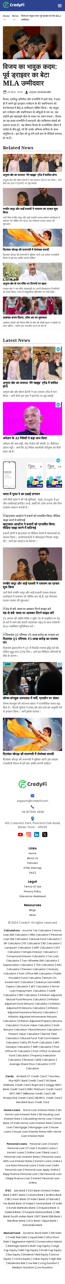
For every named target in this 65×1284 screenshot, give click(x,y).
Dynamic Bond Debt (35, 1233)
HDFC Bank (18, 1195)
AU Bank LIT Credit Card (31, 1076)
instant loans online (48, 1161)
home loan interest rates (39, 1110)
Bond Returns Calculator (44, 1029)
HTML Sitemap (33, 868)
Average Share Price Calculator (29, 1064)
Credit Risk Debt (17, 1237)
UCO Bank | (34, 1221)
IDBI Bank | (55, 1216)
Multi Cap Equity (40, 1246)
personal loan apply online (42, 1170)
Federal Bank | (14, 1212)
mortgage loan (39, 1127)
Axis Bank (20, 1190)
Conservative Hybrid (49, 1241)
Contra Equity (22, 1259)
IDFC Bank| (42, 1216)
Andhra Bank (54, 1195)
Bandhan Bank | (17, 1221)
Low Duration (44, 1267)
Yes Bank (8, 1203)
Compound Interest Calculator (25, 956)
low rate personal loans (21, 1165)
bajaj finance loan (19, 1178)
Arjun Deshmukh (40, 92)
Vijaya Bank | (50, 1221)
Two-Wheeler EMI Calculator (39, 960)
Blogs (32, 910)
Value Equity (40, 1259)
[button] (59, 5)
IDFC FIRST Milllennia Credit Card (30, 1093)
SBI (8, 1199)
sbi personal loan (51, 1174)
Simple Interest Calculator (39, 952)
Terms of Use (32, 886)
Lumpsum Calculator (18, 947)
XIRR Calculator (42, 1047)
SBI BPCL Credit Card (48, 1098)
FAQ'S (32, 873)
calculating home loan (38, 1119)
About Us (32, 858)
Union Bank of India (24, 1199)
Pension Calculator (34, 969)
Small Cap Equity (51, 1250)
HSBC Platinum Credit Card (43, 1089)
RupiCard (38, 1085)
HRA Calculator (39, 935)
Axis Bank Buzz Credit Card (32, 1102)
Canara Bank (35, 1195)
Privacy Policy (32, 891)
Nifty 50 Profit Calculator (36, 1042)
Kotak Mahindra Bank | (23, 1208)
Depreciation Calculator (18, 965)
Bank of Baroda (48, 1199)
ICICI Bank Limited (39, 1190)
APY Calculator (40, 986)
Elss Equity (14, 1254)
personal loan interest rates (22, 1157)
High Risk (56, 1259)
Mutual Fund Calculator (45, 939)
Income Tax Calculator (37, 930)
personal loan (39, 1144)
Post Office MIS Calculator (35, 973)
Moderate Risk (16, 1263)
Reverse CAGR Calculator (39, 1060)
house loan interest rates (30, 1131)
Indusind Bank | (48, 1208)
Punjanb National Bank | (40, 1212)
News (15, 15)
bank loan (50, 1152)
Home (6, 15)
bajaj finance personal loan (20, 1174)
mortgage (21, 1127)
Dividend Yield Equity (35, 1254)
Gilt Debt (56, 1233)
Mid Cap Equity (29, 1250)
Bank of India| (25, 1203)
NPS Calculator (28, 995)
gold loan (45, 1165)
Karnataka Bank (32, 1225)
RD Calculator (51, 943)
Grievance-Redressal (32, 896)
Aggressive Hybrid (23, 1241)
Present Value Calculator (24, 1034)
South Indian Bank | (23, 1216)
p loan (31, 1148)
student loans (47, 1148)
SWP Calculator (43, 947)
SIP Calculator (12, 943)
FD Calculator (31, 943)
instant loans (16, 1152)
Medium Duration (23, 1267)
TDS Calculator (45, 965)
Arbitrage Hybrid (17, 1246)
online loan (33, 1152)
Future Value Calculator (36, 1025)
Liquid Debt (37, 1237)
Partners (32, 863)
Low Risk (33, 1263)
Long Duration (48, 1263)
